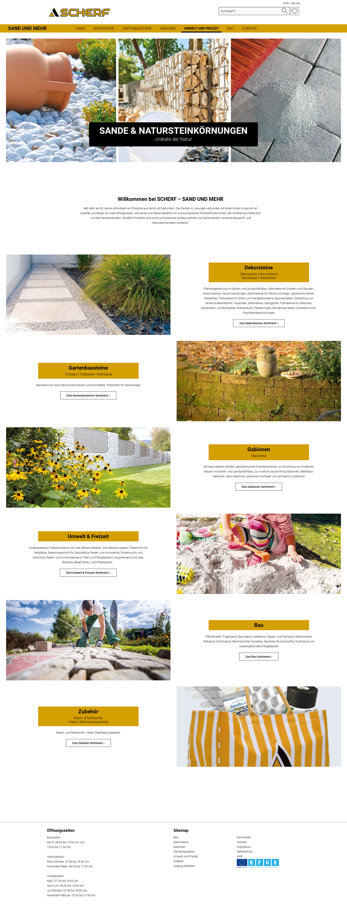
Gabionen (180, 846)
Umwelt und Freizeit (186, 856)
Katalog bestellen (184, 866)
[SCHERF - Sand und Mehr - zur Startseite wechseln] (79, 12)
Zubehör (179, 861)
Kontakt (242, 842)
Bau (176, 837)
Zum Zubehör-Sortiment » (88, 743)
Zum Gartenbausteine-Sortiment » (88, 395)
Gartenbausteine (184, 851)
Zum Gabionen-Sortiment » (259, 486)
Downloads (244, 837)
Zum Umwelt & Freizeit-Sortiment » (88, 572)
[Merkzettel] (295, 11)
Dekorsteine (181, 842)
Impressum (244, 846)
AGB (239, 856)
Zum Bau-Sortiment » (258, 656)
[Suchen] (285, 11)
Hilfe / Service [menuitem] (291, 3)
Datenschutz (245, 851)
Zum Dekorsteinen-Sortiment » (258, 323)
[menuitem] (254, 12)
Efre (258, 863)
